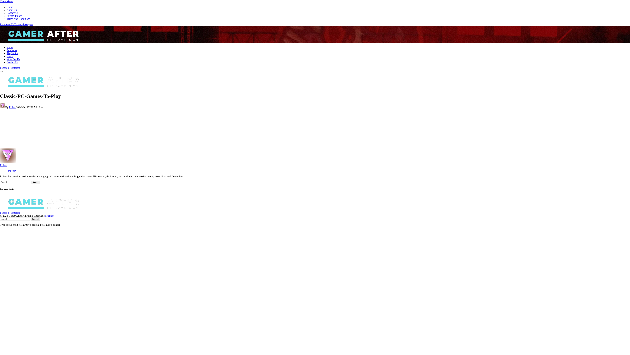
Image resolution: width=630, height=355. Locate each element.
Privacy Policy (14, 15)
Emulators (12, 50)
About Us (12, 10)
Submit (35, 219)
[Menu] (1, 71)
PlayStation (12, 53)
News (10, 56)
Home (10, 7)
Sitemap (49, 215)
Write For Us (13, 59)
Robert (12, 107)
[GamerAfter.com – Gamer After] (41, 41)
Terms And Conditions (18, 18)
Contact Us (12, 13)
